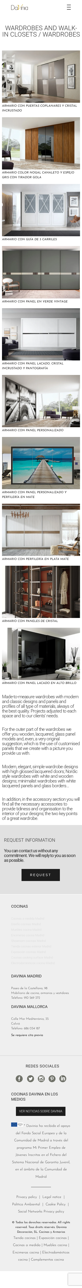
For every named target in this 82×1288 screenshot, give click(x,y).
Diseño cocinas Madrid (26, 924)
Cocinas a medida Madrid (27, 918)
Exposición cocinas (53, 1238)
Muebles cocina (55, 1245)
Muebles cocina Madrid (26, 930)
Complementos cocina (47, 1260)
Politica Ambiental (26, 1204)
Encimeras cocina (26, 1252)
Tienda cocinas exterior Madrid (31, 946)
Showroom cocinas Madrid (28, 941)
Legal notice (51, 1197)
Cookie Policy (55, 1204)
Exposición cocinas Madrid (28, 952)
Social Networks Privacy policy (41, 1211)
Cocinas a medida (26, 1245)
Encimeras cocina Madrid (27, 935)
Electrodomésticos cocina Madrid (33, 963)
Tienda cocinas (24, 1238)
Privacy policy (26, 1197)
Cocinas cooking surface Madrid (32, 957)
